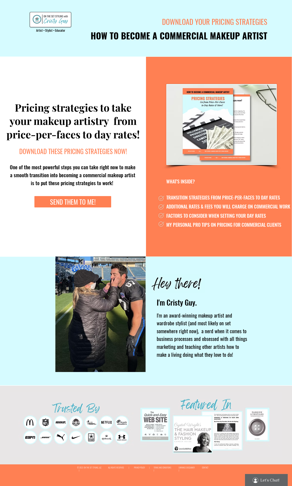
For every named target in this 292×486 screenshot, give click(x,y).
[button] (73, 152)
